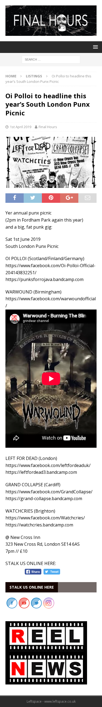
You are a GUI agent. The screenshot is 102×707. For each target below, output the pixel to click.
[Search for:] (51, 59)
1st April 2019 (20, 126)
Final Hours (48, 126)
